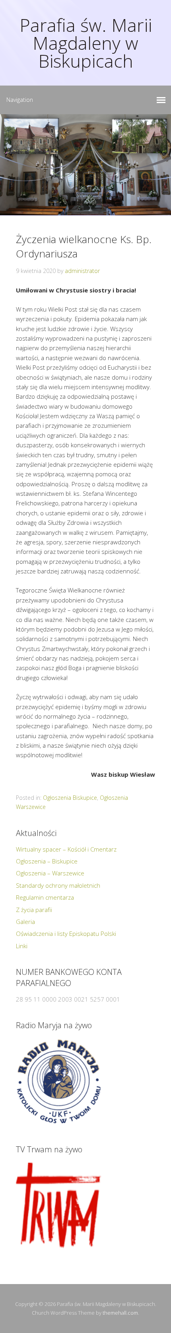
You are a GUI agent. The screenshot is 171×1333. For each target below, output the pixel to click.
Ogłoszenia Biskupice (70, 797)
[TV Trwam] (58, 1205)
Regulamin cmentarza (45, 897)
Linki (21, 946)
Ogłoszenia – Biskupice (47, 861)
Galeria (25, 922)
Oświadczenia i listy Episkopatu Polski (66, 933)
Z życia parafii (34, 910)
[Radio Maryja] (58, 1081)
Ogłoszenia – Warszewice (50, 873)
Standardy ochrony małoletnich (58, 885)
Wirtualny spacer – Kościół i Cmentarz (66, 849)
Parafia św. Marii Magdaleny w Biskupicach (85, 43)
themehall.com (120, 1312)
